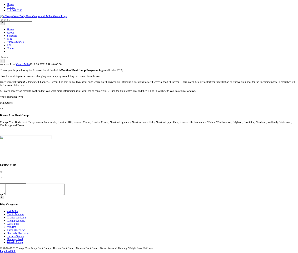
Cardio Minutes (15, 214)
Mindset (11, 226)
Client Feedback (16, 220)
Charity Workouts (16, 217)
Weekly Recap (15, 242)
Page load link (8, 251)
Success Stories (15, 236)
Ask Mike (12, 211)
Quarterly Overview (18, 233)
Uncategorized (15, 239)
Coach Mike (23, 64)
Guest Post (13, 223)
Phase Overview (16, 229)
